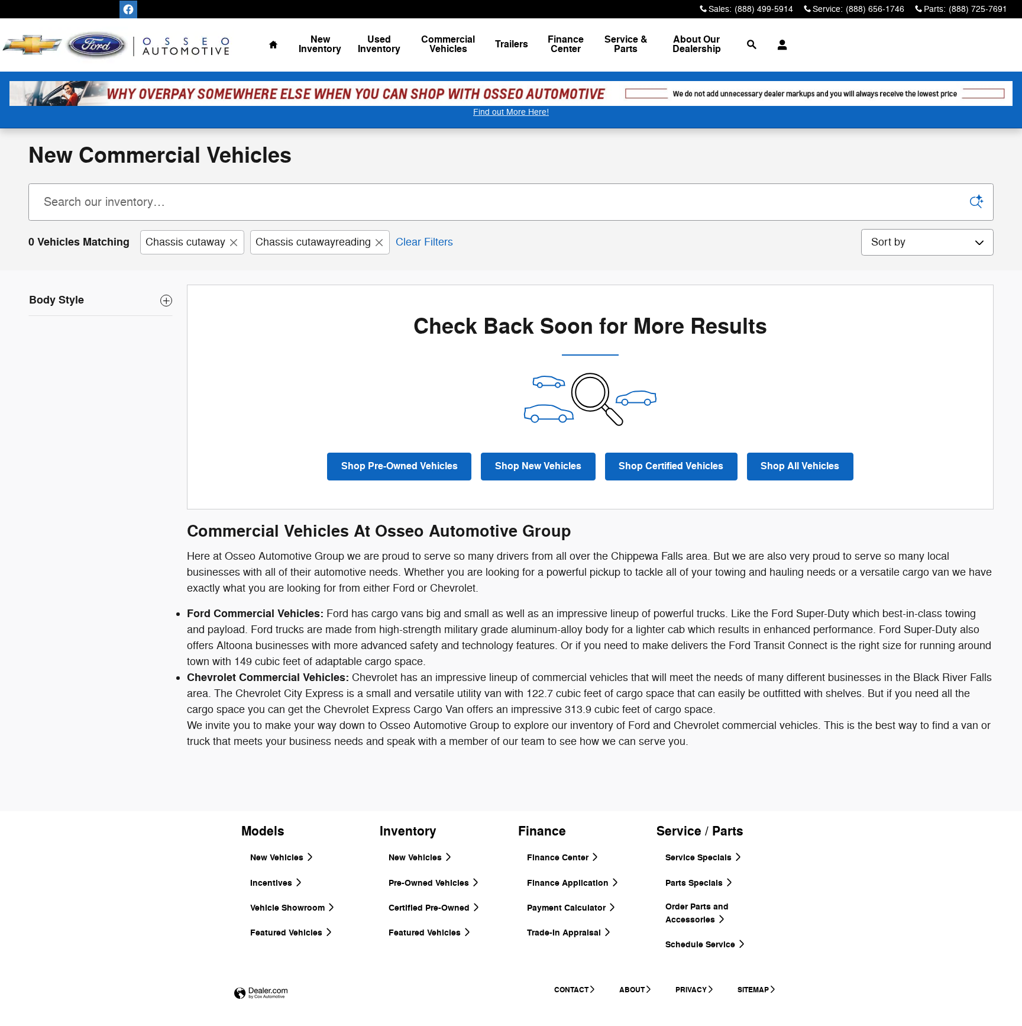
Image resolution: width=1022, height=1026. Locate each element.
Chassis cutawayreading (313, 242)
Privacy (691, 990)
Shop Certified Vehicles (671, 466)
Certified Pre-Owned (430, 908)
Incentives (272, 883)
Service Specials (699, 858)
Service (626, 44)
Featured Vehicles (287, 933)
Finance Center (559, 858)
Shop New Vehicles (538, 466)
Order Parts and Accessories (697, 913)
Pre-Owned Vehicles (430, 883)
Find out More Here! (511, 112)
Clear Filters (424, 242)
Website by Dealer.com (260, 994)
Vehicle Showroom (288, 908)
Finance (566, 44)
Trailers (511, 44)
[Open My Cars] (779, 45)
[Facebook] (128, 9)
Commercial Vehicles (448, 44)
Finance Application (569, 883)
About (696, 44)
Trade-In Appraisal (565, 933)
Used (379, 44)
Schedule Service (701, 945)
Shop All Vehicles (800, 466)
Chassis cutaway (185, 242)
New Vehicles (278, 858)
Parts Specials (695, 883)
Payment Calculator (567, 908)
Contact (571, 990)
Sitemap (753, 990)
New (320, 44)
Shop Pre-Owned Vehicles (399, 466)
